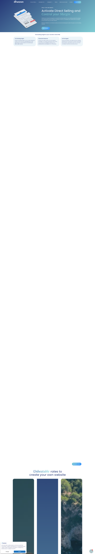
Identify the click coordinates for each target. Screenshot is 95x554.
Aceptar (19, 551)
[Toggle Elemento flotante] (91, 551)
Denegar (7, 551)
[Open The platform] (36, 2)
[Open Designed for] (44, 2)
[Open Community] (52, 2)
